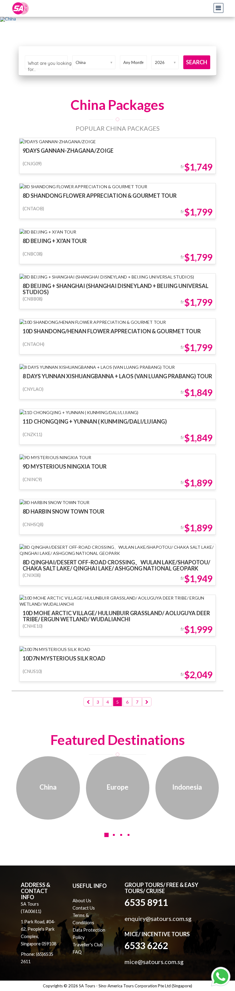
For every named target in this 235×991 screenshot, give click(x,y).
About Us (82, 900)
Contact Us (84, 908)
